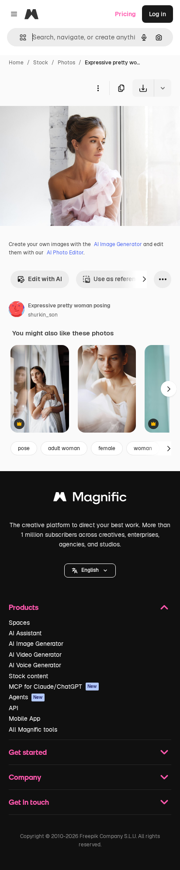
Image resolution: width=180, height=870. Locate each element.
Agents (26, 697)
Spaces (19, 623)
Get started (28, 752)
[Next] (144, 279)
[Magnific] (90, 499)
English (90, 570)
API (13, 708)
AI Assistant (25, 633)
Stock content (28, 676)
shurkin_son (43, 314)
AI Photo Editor (65, 252)
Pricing (125, 14)
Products (23, 607)
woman (143, 448)
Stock (40, 62)
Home (16, 62)
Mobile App (24, 718)
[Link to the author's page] (16, 310)
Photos (66, 62)
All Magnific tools (33, 729)
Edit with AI (45, 279)
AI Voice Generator (35, 665)
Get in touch (29, 802)
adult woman (64, 448)
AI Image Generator (118, 244)
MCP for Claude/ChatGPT (53, 686)
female (106, 448)
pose (24, 448)
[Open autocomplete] (19, 37)
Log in (157, 14)
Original (56, 117)
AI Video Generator (35, 655)
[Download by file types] (162, 88)
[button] (90, 571)
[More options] (98, 88)
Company (25, 777)
